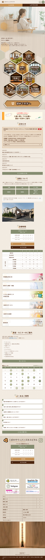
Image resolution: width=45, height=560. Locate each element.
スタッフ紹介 (35, 187)
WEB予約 (23, 243)
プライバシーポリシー (7, 520)
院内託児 (4, 512)
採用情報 (4, 517)
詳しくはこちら (22, 361)
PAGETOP (22, 553)
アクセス (24, 517)
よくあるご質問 (26, 512)
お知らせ (4, 514)
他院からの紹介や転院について (35, 192)
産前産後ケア (5, 509)
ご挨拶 (9, 187)
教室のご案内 (25, 509)
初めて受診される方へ (27, 514)
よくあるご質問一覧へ (22, 432)
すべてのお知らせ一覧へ (22, 173)
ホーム (4, 496)
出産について (5, 504)
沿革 (22, 187)
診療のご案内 (5, 501)
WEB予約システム (13, 337)
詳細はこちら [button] (7, 144)
